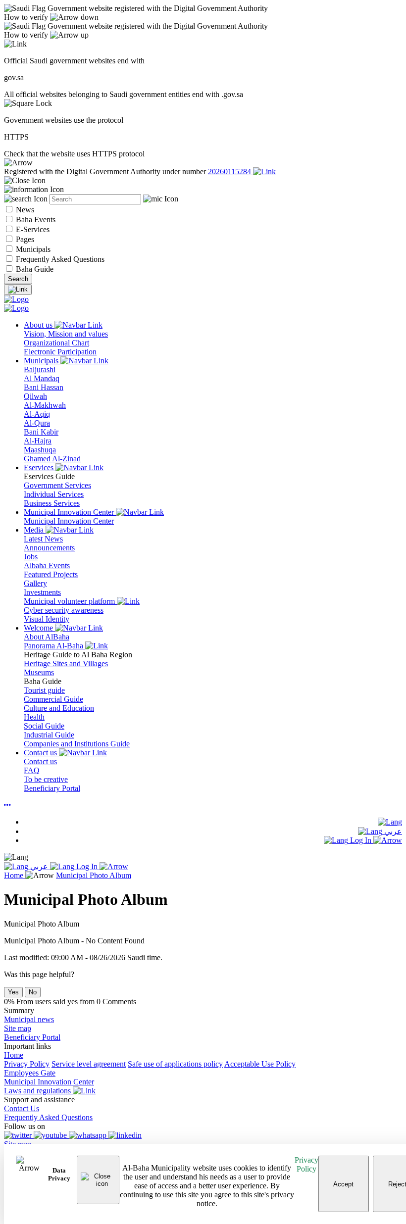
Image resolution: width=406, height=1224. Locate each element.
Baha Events (34, 219)
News (24, 209)
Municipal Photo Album (93, 875)
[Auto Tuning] (7, 805)
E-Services (32, 229)
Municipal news (29, 1019)
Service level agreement (88, 1064)
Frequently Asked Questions (59, 259)
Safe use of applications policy (175, 1064)
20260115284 (230, 171)
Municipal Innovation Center (70, 512)
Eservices (39, 467)
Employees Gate (29, 1073)
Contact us (41, 752)
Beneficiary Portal (32, 1037)
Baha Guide (33, 269)
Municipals (32, 249)
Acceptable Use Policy (260, 1064)
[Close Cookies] (98, 1180)
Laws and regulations (38, 1090)
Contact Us (21, 1108)
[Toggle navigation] (18, 289)
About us (39, 325)
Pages (24, 239)
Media (35, 530)
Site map (17, 1028)
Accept (343, 1184)
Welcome (39, 628)
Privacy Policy (306, 1164)
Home (14, 875)
